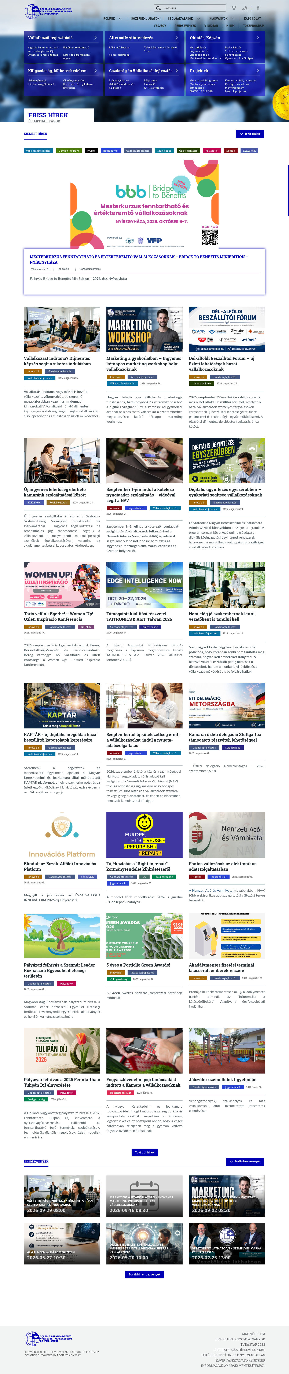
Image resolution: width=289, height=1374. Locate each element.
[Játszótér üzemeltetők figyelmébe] (227, 1051)
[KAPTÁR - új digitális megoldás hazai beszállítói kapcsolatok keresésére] (62, 705)
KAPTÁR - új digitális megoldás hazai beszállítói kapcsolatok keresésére (61, 737)
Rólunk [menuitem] (109, 19)
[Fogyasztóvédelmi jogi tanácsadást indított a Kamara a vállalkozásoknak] (144, 1051)
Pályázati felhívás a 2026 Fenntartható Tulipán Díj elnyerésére (62, 1082)
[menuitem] (121, 18)
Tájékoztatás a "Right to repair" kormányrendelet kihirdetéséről (138, 866)
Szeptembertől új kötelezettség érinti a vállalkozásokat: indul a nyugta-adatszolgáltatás (143, 740)
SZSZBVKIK (249, 150)
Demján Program (69, 150)
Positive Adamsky (69, 1355)
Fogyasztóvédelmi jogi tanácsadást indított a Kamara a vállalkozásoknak (143, 1082)
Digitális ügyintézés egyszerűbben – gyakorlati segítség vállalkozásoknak (225, 492)
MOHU (91, 150)
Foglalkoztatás (58, 502)
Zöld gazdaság (164, 877)
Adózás (230, 150)
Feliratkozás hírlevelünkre (240, 1349)
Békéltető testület (120, 1092)
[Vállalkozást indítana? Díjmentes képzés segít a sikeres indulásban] (62, 329)
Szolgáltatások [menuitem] (180, 19)
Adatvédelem (253, 1334)
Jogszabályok (110, 150)
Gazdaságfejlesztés (137, 150)
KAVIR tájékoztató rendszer (240, 1360)
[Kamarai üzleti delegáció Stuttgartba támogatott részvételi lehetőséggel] (227, 705)
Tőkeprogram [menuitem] (253, 26)
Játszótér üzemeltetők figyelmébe (222, 1079)
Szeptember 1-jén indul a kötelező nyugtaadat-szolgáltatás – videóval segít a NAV (140, 495)
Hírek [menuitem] (230, 26)
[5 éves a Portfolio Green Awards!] (144, 936)
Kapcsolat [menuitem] (252, 19)
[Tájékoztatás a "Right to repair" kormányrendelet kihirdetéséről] (144, 835)
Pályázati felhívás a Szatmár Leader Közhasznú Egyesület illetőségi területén (59, 970)
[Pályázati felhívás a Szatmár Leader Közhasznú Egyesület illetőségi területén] (62, 936)
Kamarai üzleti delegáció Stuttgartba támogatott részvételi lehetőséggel (225, 737)
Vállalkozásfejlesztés (38, 150)
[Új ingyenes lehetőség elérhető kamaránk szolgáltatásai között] (62, 460)
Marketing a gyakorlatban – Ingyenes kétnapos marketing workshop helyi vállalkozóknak (143, 363)
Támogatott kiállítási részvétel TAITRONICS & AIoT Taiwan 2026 (139, 616)
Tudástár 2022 (253, 1344)
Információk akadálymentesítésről (233, 1365)
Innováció (63, 268)
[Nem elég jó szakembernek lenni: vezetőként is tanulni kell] (227, 585)
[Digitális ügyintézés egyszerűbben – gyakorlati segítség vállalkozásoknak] (227, 460)
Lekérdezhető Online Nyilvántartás (233, 1355)
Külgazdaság (150, 627)
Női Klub (86, 627)
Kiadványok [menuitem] (218, 19)
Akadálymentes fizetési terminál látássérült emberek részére (221, 967)
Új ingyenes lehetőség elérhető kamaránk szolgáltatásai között (55, 492)
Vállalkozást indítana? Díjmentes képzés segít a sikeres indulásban (57, 360)
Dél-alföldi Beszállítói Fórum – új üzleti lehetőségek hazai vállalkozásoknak (221, 363)
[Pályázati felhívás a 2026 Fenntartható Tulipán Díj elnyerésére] (62, 1051)
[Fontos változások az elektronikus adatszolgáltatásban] (227, 835)
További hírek (252, 133)
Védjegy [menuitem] (160, 26)
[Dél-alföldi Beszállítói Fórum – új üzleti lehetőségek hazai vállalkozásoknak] (227, 329)
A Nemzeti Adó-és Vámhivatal (211, 890)
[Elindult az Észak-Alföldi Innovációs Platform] (62, 835)
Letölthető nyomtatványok (240, 1339)
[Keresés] (158, 8)
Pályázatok (211, 150)
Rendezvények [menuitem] (185, 26)
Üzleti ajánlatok (188, 150)
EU (144, 877)
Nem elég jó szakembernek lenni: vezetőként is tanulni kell (222, 616)
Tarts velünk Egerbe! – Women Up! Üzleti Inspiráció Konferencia (58, 616)
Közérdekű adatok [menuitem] (145, 19)
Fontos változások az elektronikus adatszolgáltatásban (222, 866)
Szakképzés (164, 150)
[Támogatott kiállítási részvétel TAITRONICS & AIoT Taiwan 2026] (144, 585)
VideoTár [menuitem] (211, 26)
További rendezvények (247, 1161)
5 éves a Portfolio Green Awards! (138, 965)
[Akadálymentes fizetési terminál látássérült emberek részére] (227, 936)
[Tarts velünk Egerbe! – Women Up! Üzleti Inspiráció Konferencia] (62, 585)
